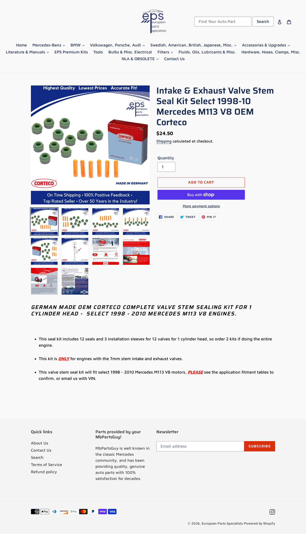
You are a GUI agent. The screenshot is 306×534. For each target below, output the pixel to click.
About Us (39, 443)
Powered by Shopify (259, 523)
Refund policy (44, 471)
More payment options (201, 206)
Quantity (165, 157)
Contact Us (41, 450)
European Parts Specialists (222, 523)
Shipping (164, 141)
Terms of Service (46, 464)
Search (37, 457)
